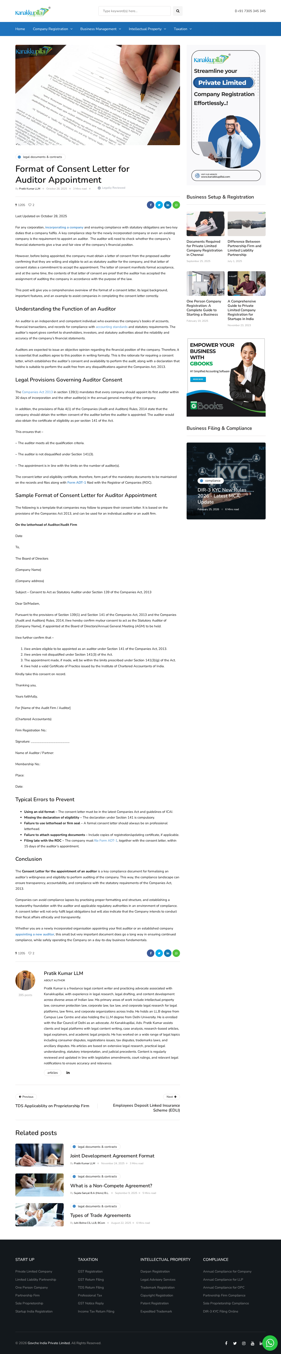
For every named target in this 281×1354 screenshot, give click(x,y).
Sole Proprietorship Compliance (226, 1303)
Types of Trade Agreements (100, 1215)
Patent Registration (154, 1303)
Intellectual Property (145, 29)
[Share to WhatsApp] (176, 205)
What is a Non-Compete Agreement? (111, 1185)
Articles (52, 1072)
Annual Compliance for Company (227, 1271)
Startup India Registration (34, 1311)
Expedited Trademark (156, 1311)
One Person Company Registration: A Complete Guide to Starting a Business (204, 308)
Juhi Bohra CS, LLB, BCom (89, 1223)
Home (20, 29)
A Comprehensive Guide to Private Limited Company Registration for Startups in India (242, 310)
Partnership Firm (27, 1295)
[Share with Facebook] (150, 205)
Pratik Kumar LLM (29, 188)
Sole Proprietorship (29, 1303)
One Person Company (31, 1287)
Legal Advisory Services (157, 1279)
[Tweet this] (159, 205)
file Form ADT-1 (105, 840)
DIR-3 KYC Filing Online (220, 1311)
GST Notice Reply (91, 1303)
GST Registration (90, 1271)
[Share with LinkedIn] (167, 205)
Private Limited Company (33, 1271)
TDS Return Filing (91, 1287)
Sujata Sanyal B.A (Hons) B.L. (91, 1193)
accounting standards (112, 327)
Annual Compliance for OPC (224, 1287)
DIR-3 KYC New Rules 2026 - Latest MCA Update (222, 496)
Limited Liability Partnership (35, 1279)
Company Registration (50, 29)
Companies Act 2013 (37, 392)
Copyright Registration (156, 1295)
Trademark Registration (157, 1287)
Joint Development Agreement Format (112, 1156)
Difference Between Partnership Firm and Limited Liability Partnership (244, 248)
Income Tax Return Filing (96, 1311)
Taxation (180, 29)
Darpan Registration (155, 1271)
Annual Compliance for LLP (223, 1279)
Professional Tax (90, 1295)
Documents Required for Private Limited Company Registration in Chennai (204, 248)
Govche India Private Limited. (49, 1343)
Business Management (98, 29)
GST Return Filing (91, 1279)
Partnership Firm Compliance (224, 1295)
